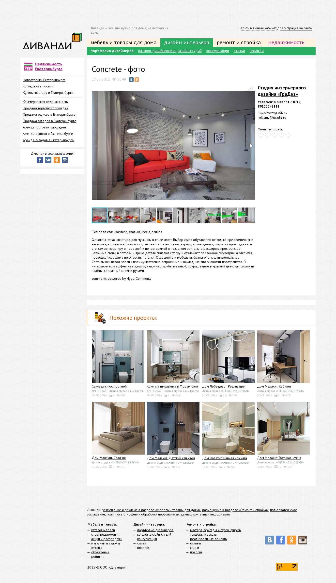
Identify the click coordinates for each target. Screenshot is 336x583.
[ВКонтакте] (131, 79)
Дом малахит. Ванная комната (224, 458)
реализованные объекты (208, 539)
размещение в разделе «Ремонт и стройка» (235, 510)
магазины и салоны (105, 543)
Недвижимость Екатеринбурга (48, 66)
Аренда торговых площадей (44, 127)
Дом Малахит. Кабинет (274, 386)
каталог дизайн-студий (154, 534)
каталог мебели (103, 530)
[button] (251, 89)
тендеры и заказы (203, 534)
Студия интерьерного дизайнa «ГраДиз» (282, 90)
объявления (100, 552)
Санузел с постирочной (109, 386)
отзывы (96, 547)
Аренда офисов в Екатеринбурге (48, 133)
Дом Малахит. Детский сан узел (171, 458)
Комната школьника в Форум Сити (172, 386)
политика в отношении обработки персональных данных (149, 514)
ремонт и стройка (239, 42)
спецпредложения (105, 534)
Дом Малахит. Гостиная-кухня (279, 458)
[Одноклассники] (137, 79)
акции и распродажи (106, 539)
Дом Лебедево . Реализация (223, 386)
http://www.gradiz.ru (272, 112)
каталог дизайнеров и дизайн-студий (170, 50)
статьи (239, 50)
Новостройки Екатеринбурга (44, 80)
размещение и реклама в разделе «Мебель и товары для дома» (151, 510)
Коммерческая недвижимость (45, 101)
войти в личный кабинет (258, 28)
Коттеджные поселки (39, 86)
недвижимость (286, 42)
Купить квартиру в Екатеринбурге (48, 92)
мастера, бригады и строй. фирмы (215, 530)
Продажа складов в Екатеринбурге (49, 121)
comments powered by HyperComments (121, 278)
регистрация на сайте (296, 28)
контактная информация (211, 514)
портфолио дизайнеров (112, 50)
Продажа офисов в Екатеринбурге (49, 114)
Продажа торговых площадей (45, 108)
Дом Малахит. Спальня (109, 458)
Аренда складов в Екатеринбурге (48, 140)
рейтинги (98, 556)
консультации (217, 50)
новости (257, 50)
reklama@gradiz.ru (272, 117)
